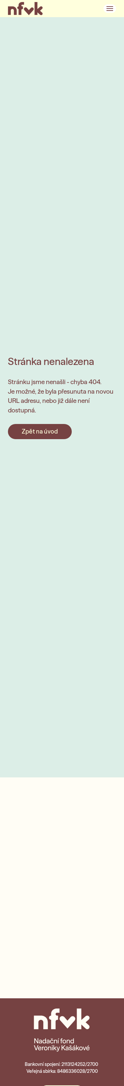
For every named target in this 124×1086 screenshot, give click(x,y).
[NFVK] (25, 8)
